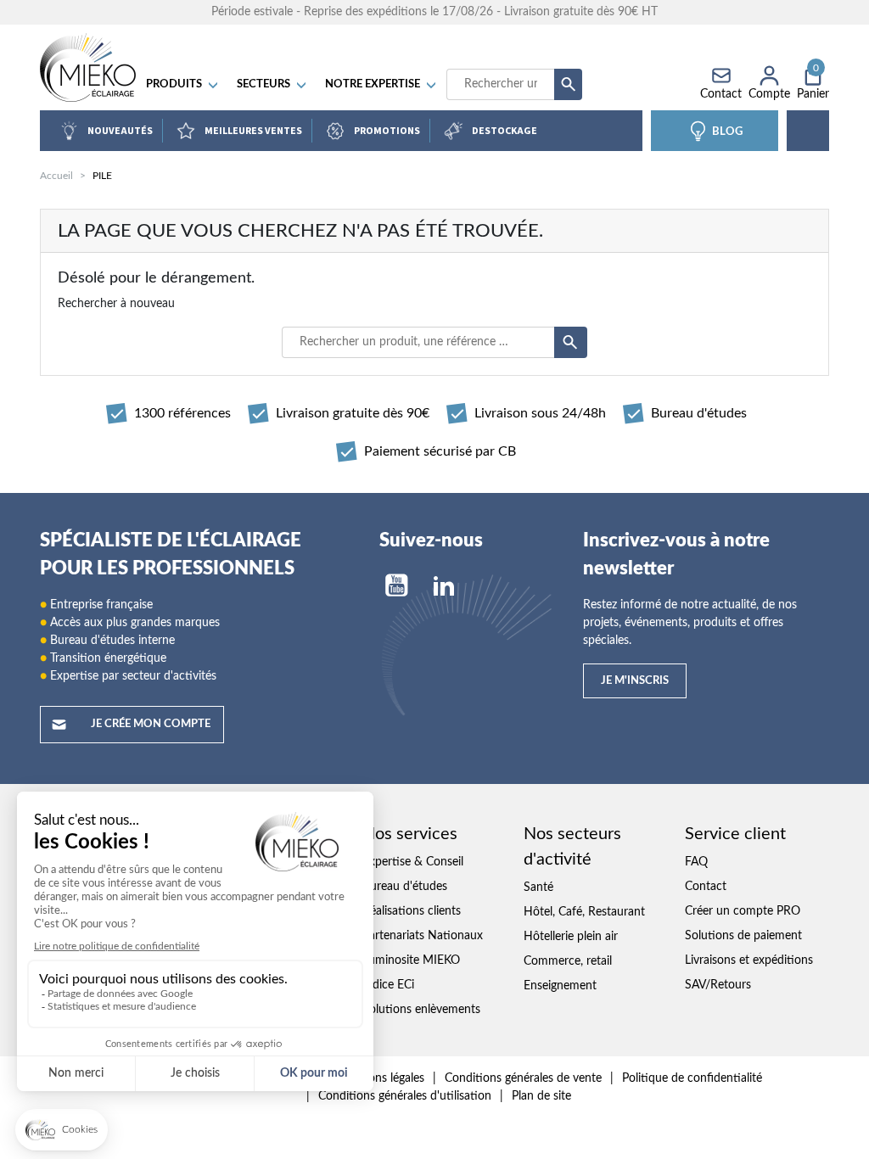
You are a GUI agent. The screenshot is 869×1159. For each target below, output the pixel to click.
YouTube (396, 585)
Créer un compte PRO (742, 911)
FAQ (696, 862)
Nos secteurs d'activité (572, 847)
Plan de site (541, 1096)
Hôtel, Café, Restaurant (584, 912)
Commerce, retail (568, 961)
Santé (538, 887)
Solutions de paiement (743, 936)
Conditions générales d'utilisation (404, 1096)
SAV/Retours (718, 985)
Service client (735, 834)
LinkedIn (444, 585)
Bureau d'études (404, 887)
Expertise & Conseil (412, 862)
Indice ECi (388, 985)
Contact (705, 887)
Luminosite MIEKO (411, 960)
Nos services (409, 834)
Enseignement (560, 986)
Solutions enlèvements (421, 1010)
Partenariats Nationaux (422, 936)
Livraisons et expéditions (749, 960)
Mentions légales (380, 1078)
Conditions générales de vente (523, 1078)
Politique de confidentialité (692, 1078)
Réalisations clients (411, 911)
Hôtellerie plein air (571, 937)
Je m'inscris (635, 680)
